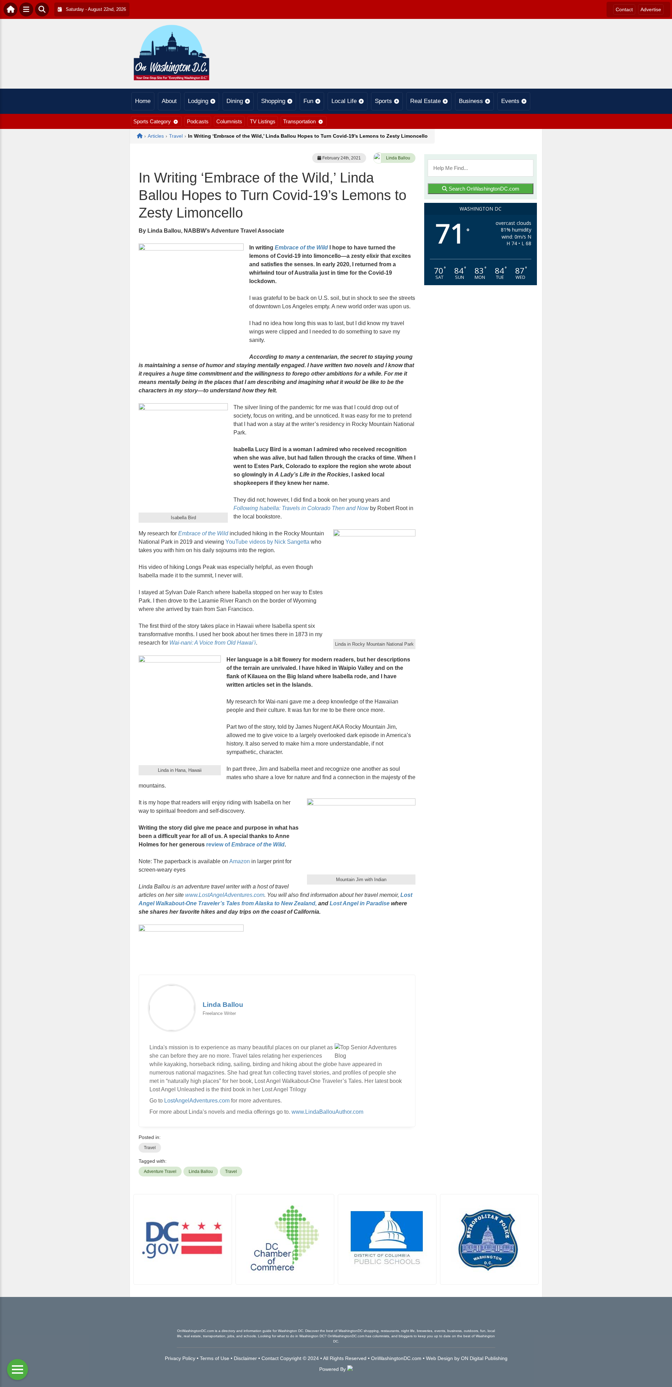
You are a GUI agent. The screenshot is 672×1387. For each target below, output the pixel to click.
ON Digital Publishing (484, 1358)
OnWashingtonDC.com (396, 1358)
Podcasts (198, 121)
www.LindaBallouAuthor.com (327, 1112)
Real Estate (425, 101)
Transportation (299, 121)
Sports (383, 101)
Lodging (198, 101)
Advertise (650, 9)
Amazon (239, 861)
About (169, 101)
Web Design (439, 1358)
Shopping (273, 101)
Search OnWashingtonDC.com (483, 189)
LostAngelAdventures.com (197, 1101)
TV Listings (262, 121)
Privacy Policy (180, 1358)
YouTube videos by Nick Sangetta (267, 542)
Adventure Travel (160, 1171)
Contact (624, 9)
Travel (150, 1147)
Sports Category (152, 121)
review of (245, 844)
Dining (234, 101)
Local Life (344, 101)
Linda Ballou (398, 158)
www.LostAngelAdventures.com (224, 895)
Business (471, 101)
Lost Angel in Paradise (360, 903)
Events (510, 101)
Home (142, 101)
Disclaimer (245, 1358)
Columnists (229, 121)
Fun (308, 101)
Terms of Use (214, 1358)
